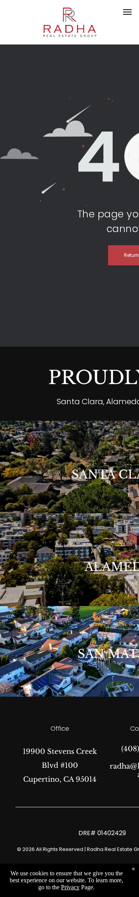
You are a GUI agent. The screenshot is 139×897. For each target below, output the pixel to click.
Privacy (70, 887)
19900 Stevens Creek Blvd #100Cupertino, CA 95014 (60, 765)
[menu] (127, 12)
